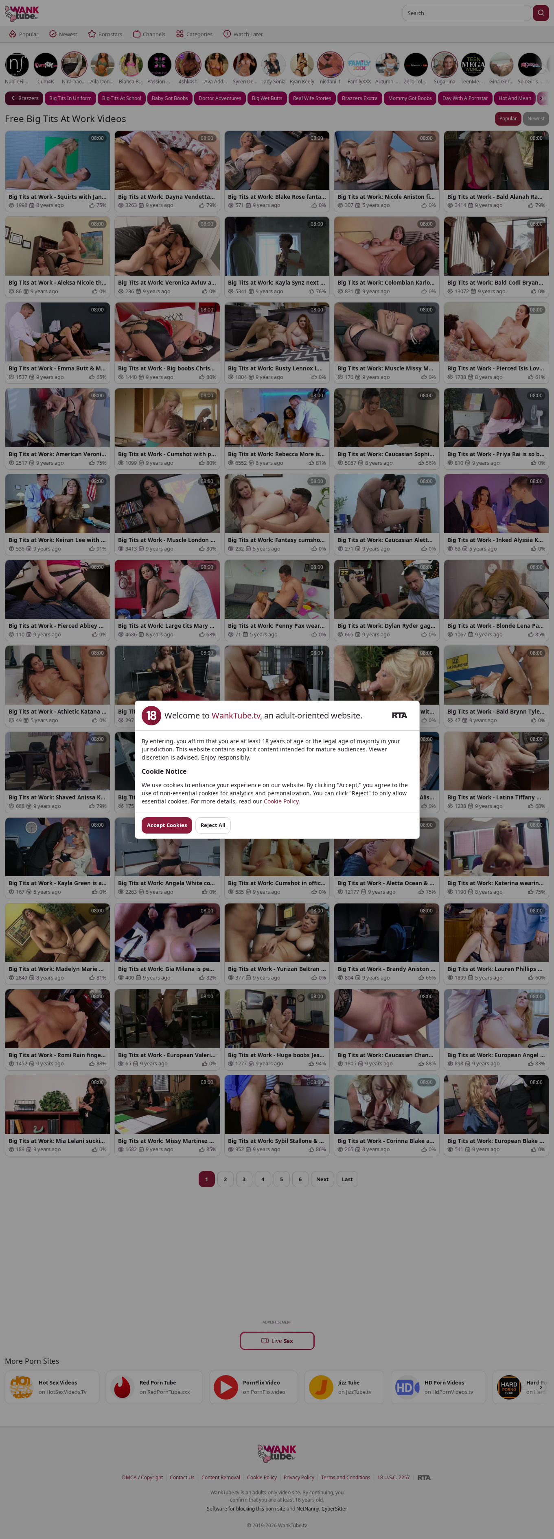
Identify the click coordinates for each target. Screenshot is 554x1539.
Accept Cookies (167, 825)
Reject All (213, 825)
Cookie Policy (281, 801)
